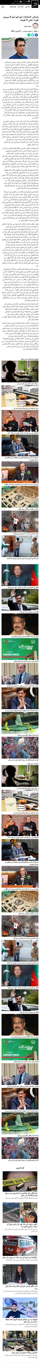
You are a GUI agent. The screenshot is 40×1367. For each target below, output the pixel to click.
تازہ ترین (27, 6)
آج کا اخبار (20, 6)
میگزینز (35, 31)
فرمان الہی (25, 1)
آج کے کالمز (13, 6)
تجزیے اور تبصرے (27, 31)
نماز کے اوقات (16, 1)
